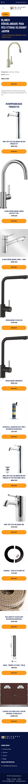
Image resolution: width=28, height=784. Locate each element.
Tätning (16, 72)
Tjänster (5, 752)
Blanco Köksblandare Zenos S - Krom (14, 259)
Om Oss (5, 755)
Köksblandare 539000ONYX (14, 381)
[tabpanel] (14, 54)
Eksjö (4, 2)
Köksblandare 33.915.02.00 (14, 320)
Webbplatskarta (21, 781)
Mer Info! (14, 84)
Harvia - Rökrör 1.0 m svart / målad (14, 665)
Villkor (19, 779)
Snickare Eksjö (7, 749)
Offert (5, 14)
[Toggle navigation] (3, 8)
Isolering (11, 72)
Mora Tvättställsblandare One (14, 524)
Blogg (4, 759)
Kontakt (14, 779)
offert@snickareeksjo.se (21, 2)
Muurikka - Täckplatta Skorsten (14, 571)
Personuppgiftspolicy (8, 781)
